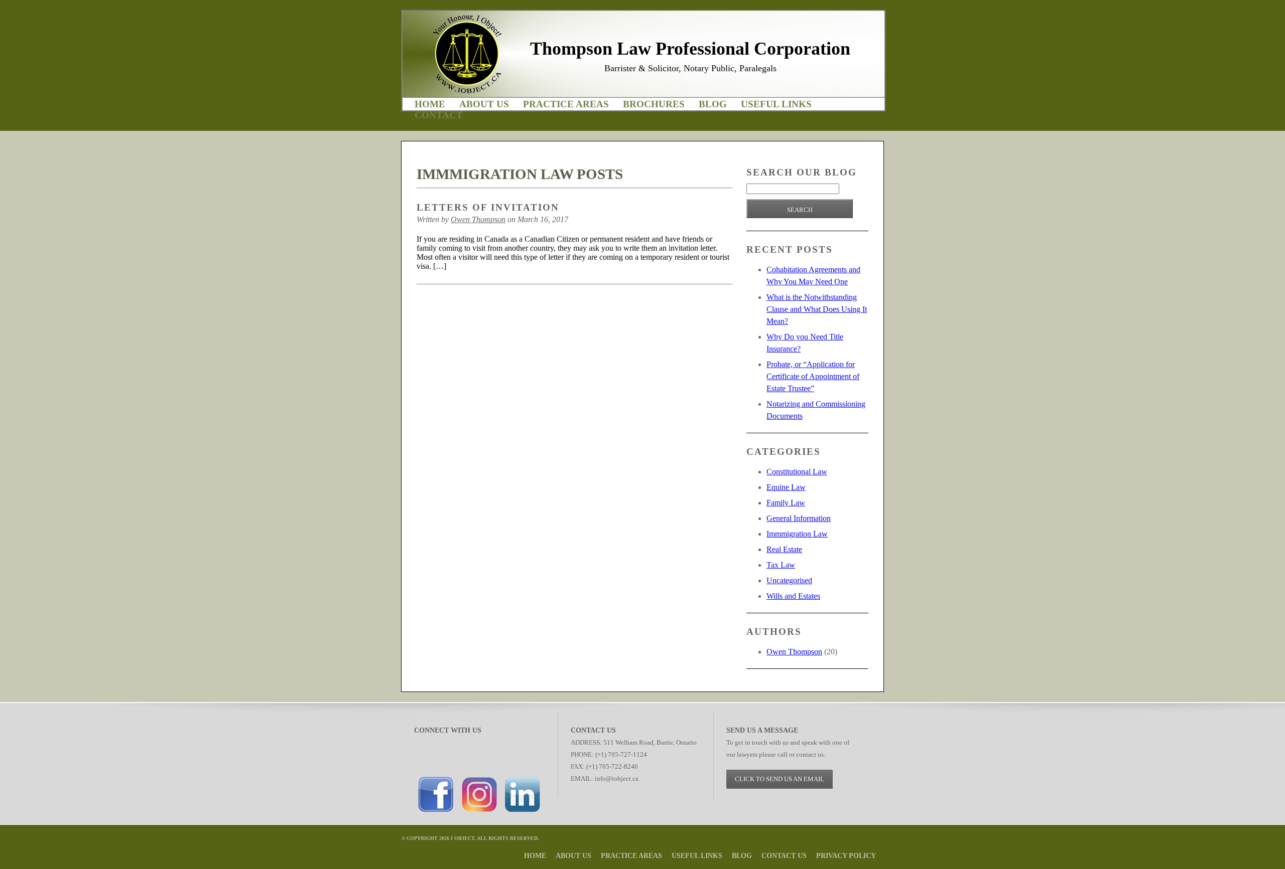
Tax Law (780, 565)
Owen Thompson (478, 219)
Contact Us (784, 855)
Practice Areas (566, 104)
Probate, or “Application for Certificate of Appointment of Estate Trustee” (812, 376)
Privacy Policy (846, 855)
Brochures (654, 104)
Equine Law (786, 487)
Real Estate (784, 549)
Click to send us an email (779, 779)
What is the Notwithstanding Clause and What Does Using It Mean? (816, 309)
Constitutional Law (796, 471)
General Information (798, 518)
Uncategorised (789, 580)
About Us (484, 104)
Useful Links (776, 104)
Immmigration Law (797, 534)
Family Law (785, 502)
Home (430, 104)
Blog (713, 104)
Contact (439, 115)
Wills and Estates (793, 596)
